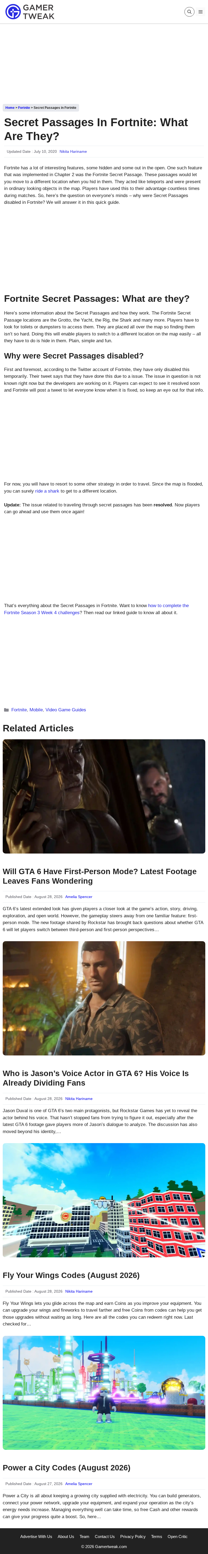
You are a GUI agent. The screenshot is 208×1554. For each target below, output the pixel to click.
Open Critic (178, 1536)
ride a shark (47, 491)
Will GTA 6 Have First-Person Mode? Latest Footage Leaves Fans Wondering (100, 876)
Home (10, 108)
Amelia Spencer (78, 897)
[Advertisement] (104, 62)
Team (84, 1536)
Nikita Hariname (73, 151)
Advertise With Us (36, 1536)
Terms (156, 1536)
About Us (66, 1536)
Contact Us (105, 1536)
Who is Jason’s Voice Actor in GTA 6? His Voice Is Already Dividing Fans (96, 1078)
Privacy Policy (133, 1536)
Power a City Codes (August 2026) (67, 1467)
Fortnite (24, 108)
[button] (189, 11)
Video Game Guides (66, 709)
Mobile (36, 709)
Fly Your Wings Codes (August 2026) (71, 1275)
